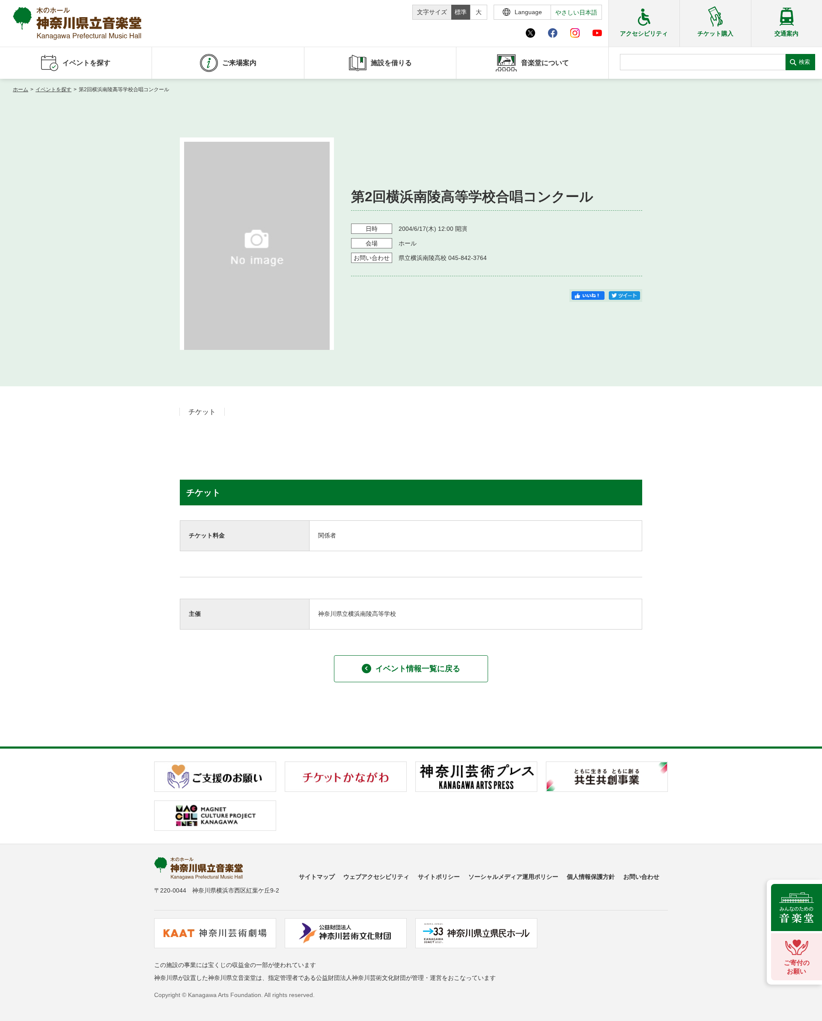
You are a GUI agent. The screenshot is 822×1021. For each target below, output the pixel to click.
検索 (804, 62)
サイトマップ (317, 876)
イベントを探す (53, 90)
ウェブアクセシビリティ (376, 876)
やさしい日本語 (576, 12)
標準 (461, 12)
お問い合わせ (641, 876)
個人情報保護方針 (591, 876)
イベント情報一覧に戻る (417, 668)
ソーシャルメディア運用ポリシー (513, 876)
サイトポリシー (439, 876)
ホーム (20, 90)
